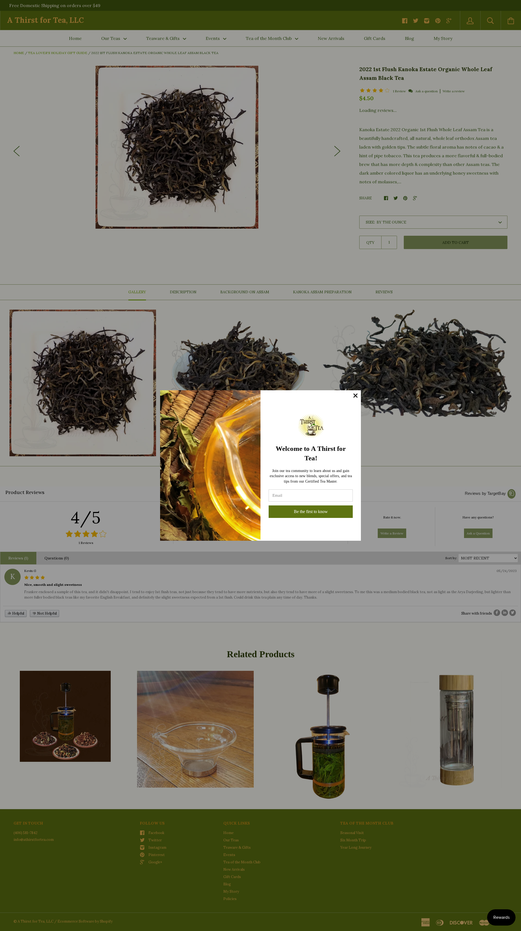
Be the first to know (311, 511)
